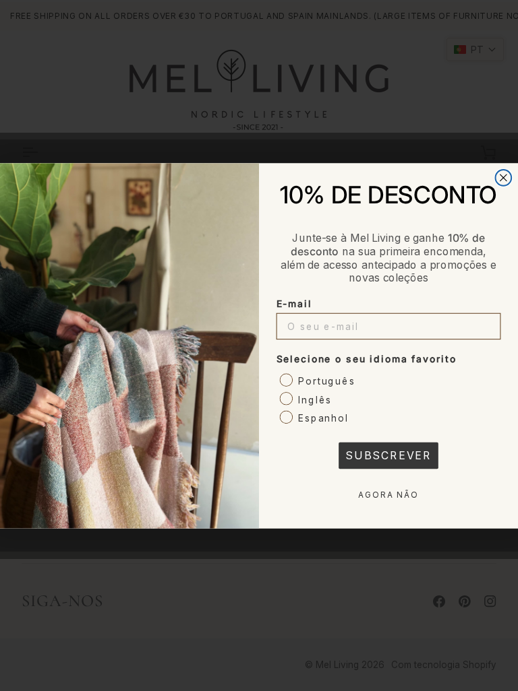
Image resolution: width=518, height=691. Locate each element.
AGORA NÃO (388, 495)
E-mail (294, 303)
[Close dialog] (504, 178)
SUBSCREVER (388, 455)
